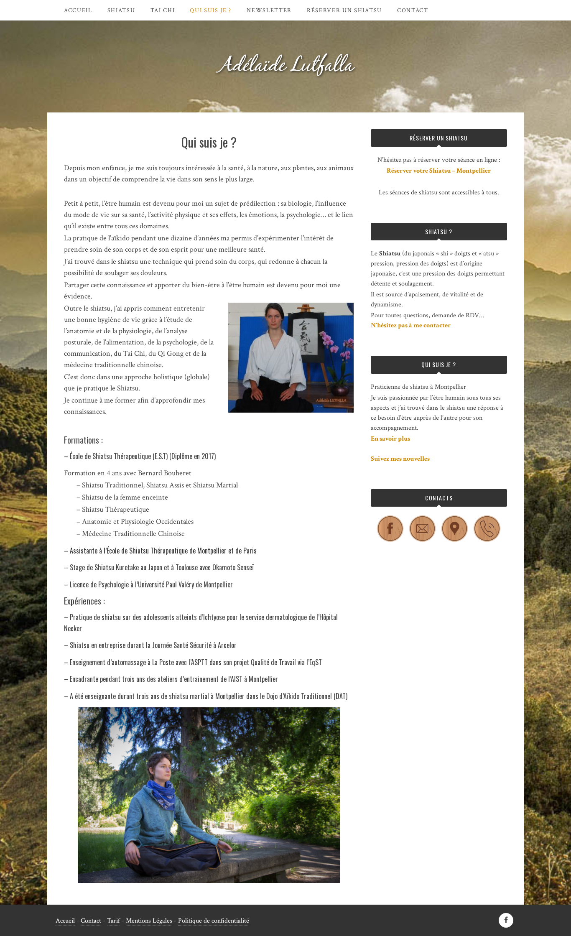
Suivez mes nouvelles (400, 458)
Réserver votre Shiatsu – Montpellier (439, 170)
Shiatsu (121, 10)
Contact (412, 10)
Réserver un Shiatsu (344, 10)
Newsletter (269, 10)
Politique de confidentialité (213, 920)
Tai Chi (162, 10)
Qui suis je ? (211, 10)
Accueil (78, 10)
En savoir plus (390, 438)
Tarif (113, 920)
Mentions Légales (149, 920)
